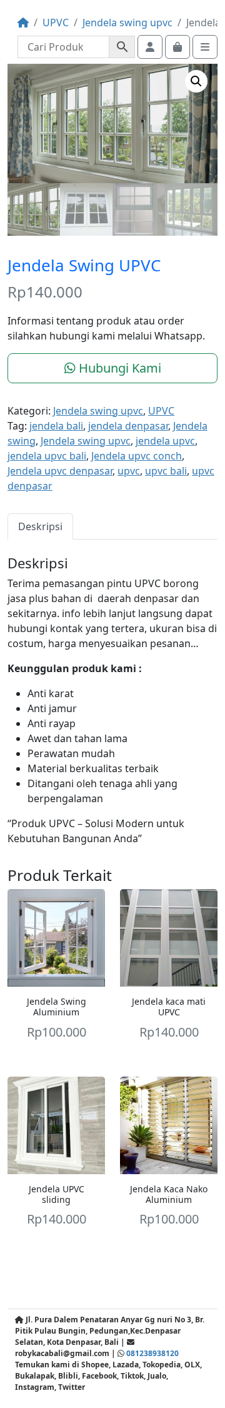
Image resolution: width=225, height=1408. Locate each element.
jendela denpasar (128, 426)
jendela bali (56, 426)
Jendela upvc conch (136, 456)
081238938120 (152, 1353)
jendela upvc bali (47, 456)
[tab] (40, 526)
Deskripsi (40, 526)
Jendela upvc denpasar (60, 471)
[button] (196, 81)
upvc (129, 471)
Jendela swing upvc (127, 22)
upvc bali (166, 471)
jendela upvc (165, 441)
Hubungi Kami (118, 368)
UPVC (55, 22)
